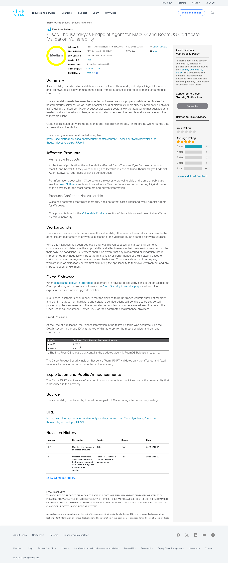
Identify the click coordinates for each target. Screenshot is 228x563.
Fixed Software (68, 184)
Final (88, 60)
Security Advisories (82, 22)
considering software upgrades (73, 283)
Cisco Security (62, 22)
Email (155, 51)
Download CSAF (160, 47)
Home (50, 22)
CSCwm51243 (93, 69)
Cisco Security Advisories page (121, 286)
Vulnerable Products (94, 213)
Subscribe (192, 106)
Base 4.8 (90, 73)
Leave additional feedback (192, 176)
